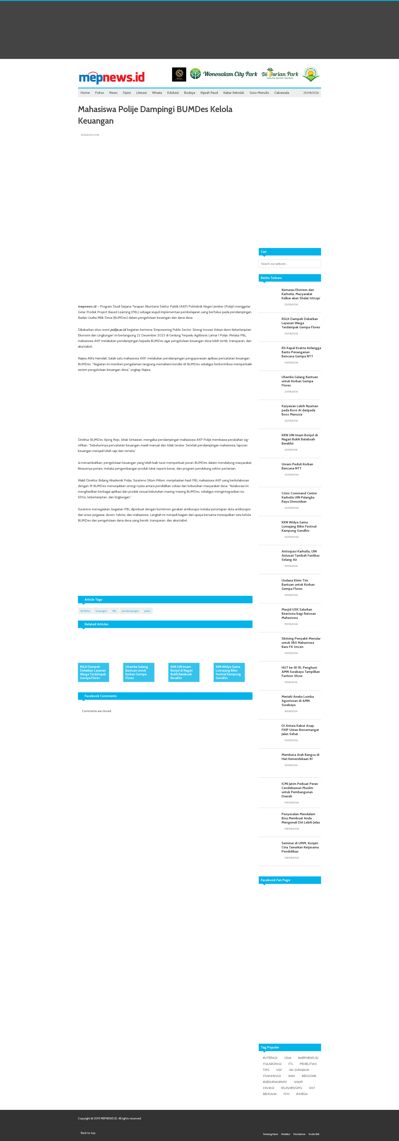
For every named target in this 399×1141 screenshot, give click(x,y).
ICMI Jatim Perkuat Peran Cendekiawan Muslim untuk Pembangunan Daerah (300, 790)
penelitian (307, 1063)
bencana (269, 1093)
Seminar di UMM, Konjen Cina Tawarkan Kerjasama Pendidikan (300, 847)
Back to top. (88, 1133)
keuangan (101, 610)
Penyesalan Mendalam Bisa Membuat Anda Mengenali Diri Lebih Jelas (301, 818)
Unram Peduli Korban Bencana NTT (297, 466)
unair (298, 1081)
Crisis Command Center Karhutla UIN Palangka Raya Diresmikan (299, 497)
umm (291, 1075)
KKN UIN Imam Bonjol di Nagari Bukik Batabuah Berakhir (181, 672)
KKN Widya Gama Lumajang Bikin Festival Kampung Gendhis (228, 672)
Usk (279, 1069)
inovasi (268, 1087)
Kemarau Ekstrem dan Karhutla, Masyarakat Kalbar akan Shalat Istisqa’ (301, 294)
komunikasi (272, 1075)
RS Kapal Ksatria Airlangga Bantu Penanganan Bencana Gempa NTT (301, 352)
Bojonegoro (291, 1087)
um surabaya (299, 1069)
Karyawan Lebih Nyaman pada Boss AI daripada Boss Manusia (300, 410)
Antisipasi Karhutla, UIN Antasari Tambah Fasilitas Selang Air (301, 555)
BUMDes (85, 610)
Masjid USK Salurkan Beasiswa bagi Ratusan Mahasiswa (299, 613)
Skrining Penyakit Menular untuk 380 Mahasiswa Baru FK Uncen (301, 642)
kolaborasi (272, 1063)
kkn (286, 1093)
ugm (287, 1057)
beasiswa (309, 1075)
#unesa (301, 1093)
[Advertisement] (199, 30)
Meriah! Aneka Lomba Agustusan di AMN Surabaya (298, 701)
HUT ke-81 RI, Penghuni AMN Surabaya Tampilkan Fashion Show (301, 672)
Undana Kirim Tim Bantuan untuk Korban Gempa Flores (298, 584)
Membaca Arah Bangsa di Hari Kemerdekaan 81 (300, 757)
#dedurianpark (275, 1081)
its (290, 1063)
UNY (312, 1087)
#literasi (270, 1057)
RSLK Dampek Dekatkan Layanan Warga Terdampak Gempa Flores (93, 672)
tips (266, 1069)
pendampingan (130, 610)
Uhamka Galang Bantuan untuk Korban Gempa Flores (136, 672)
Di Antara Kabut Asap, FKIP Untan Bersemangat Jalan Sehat (300, 730)
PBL (114, 610)
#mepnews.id (308, 1057)
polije (147, 610)
